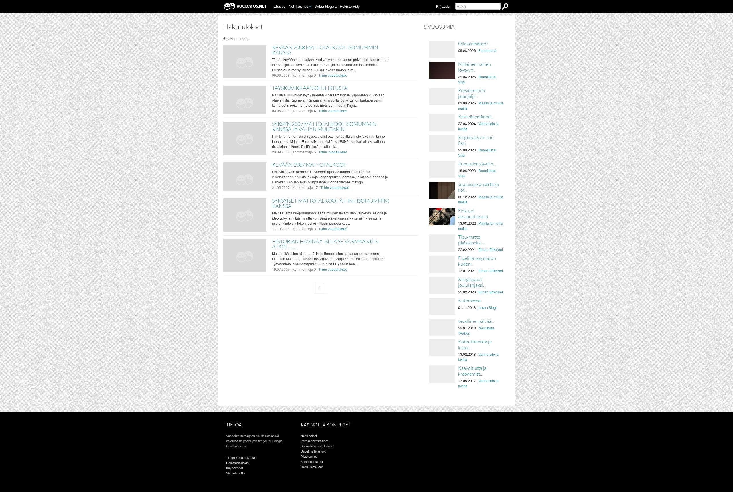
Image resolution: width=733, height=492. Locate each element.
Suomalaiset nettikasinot (317, 446)
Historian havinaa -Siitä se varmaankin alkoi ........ (325, 244)
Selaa (325, 6)
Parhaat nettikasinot (314, 440)
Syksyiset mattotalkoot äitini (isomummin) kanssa (330, 203)
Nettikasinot (298, 6)
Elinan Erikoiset (490, 249)
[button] (310, 6)
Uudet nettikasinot (313, 451)
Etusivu (279, 6)
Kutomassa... (470, 300)
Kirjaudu (443, 6)
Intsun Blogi (487, 307)
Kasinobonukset (312, 461)
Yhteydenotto (235, 473)
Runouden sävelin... (477, 163)
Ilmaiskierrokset (312, 466)
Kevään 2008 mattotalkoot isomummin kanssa (325, 50)
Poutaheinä (487, 50)
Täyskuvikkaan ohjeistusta (310, 88)
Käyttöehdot (234, 467)
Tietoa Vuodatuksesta (241, 457)
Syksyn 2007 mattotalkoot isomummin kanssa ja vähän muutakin (324, 126)
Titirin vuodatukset (332, 75)
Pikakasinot (309, 456)
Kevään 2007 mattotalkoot (309, 165)
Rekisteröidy (350, 6)
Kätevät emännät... (476, 116)
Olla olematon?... (474, 43)
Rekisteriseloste (237, 462)
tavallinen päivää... (476, 321)
